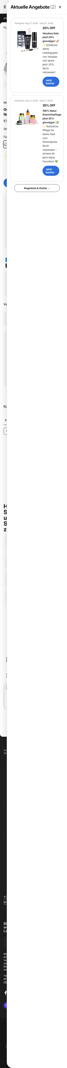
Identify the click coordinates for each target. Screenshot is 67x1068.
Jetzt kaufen (50, 82)
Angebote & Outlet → (37, 188)
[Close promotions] (60, 7)
